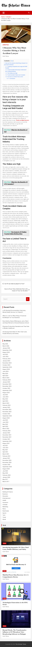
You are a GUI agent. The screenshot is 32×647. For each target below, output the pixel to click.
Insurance (5, 502)
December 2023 (7, 384)
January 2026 (6, 348)
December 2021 (7, 435)
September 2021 (7, 441)
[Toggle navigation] (3, 13)
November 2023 (7, 386)
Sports (4, 513)
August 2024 (6, 369)
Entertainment (6, 498)
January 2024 (6, 382)
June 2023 (5, 397)
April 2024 (5, 375)
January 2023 (6, 407)
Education (5, 496)
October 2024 (6, 365)
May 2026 (5, 344)
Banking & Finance (8, 492)
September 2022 (7, 416)
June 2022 (5, 422)
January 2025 (6, 361)
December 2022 (7, 409)
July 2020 (5, 471)
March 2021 (6, 454)
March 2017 (6, 481)
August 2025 (6, 352)
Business (5, 494)
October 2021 (6, 439)
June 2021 (5, 447)
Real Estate (6, 511)
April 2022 (5, 426)
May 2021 (5, 450)
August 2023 (6, 392)
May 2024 (5, 373)
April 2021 (5, 452)
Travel (4, 517)
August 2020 (6, 469)
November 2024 (7, 363)
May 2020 (5, 473)
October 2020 (6, 464)
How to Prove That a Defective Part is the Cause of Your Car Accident (16, 290)
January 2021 (6, 458)
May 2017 (5, 479)
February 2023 (6, 405)
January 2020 (6, 477)
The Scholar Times (20, 644)
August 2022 (6, 418)
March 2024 (6, 378)
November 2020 (7, 462)
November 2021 (7, 437)
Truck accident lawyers (22, 120)
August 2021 (6, 443)
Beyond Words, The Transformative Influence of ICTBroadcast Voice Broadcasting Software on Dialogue (14, 632)
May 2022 (5, 424)
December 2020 (7, 460)
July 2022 (5, 420)
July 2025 (5, 354)
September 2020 (7, 466)
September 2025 (7, 350)
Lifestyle (6, 44)
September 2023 (7, 390)
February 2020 (6, 475)
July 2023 (5, 394)
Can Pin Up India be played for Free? (14, 283)
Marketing (5, 506)
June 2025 (5, 356)
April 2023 (5, 401)
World (4, 519)
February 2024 (6, 380)
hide (12, 61)
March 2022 (6, 428)
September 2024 (7, 367)
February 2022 (6, 430)
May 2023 (5, 399)
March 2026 (6, 346)
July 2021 (5, 445)
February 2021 (6, 456)
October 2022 (6, 414)
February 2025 (6, 358)
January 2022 (6, 433)
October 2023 (6, 388)
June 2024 (5, 371)
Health (4, 500)
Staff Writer (6, 56)
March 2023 (6, 403)
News (4, 509)
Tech (4, 515)
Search (27, 299)
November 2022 (7, 411)
